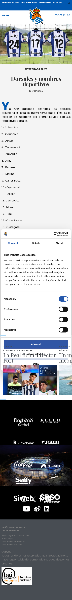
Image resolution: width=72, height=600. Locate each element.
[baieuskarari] (17, 576)
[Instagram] (23, 498)
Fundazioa (8, 2)
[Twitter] (33, 498)
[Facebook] (40, 498)
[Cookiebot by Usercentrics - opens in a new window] (53, 234)
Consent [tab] (13, 243)
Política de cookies (12, 545)
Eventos (57, 2)
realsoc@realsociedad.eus (16, 536)
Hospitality (45, 2)
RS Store (20, 2)
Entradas (31, 2)
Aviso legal (7, 539)
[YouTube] (26, 508)
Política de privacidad (13, 542)
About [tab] (59, 243)
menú (5, 16)
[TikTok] (48, 498)
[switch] (63, 309)
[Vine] (37, 508)
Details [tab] (36, 243)
